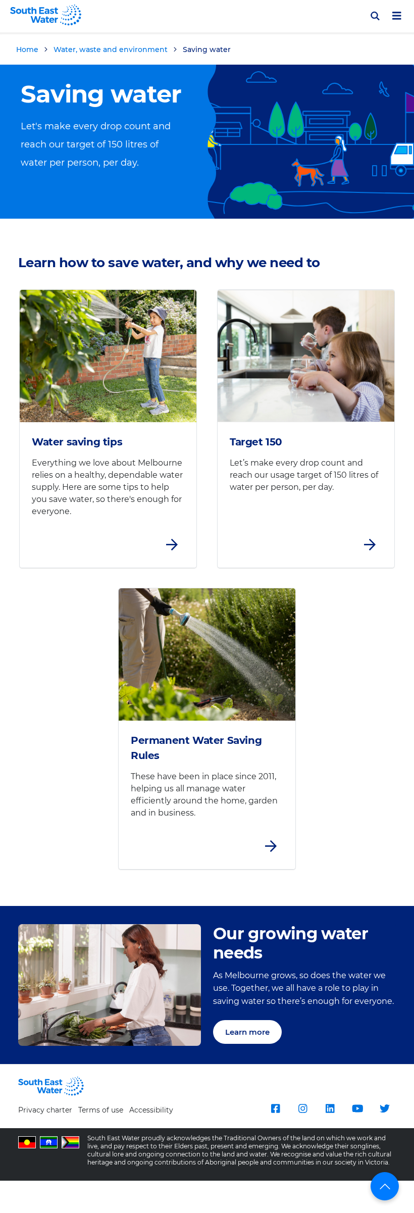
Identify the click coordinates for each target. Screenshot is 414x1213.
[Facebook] (276, 1108)
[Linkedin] (330, 1108)
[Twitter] (385, 1108)
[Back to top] (385, 1186)
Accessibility (151, 1110)
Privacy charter (45, 1110)
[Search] (375, 16)
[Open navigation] (396, 16)
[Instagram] (303, 1108)
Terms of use (100, 1110)
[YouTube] (357, 1108)
